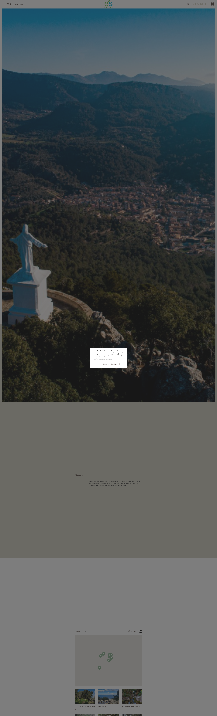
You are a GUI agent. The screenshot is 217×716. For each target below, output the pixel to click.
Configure (114, 364)
